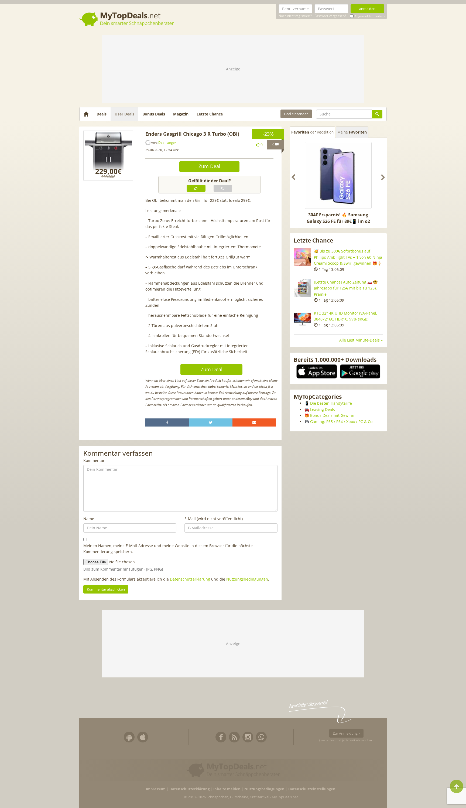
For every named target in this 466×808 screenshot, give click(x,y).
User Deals (124, 114)
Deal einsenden (296, 113)
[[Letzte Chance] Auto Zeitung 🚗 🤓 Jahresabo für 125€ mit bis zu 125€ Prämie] (302, 288)
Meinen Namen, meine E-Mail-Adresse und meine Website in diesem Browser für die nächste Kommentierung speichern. (168, 548)
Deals (102, 114)
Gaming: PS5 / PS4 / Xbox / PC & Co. (342, 421)
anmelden (367, 8)
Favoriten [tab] (312, 132)
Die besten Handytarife (331, 403)
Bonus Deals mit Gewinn (332, 415)
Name (88, 518)
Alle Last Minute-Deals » (361, 340)
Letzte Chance (210, 114)
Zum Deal (209, 166)
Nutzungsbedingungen (247, 579)
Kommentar (94, 460)
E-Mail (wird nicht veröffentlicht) (213, 518)
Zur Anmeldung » (346, 733)
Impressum (156, 789)
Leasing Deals (322, 409)
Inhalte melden (227, 789)
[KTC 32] (302, 319)
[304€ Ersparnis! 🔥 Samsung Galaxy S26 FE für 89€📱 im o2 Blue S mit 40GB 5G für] (338, 175)
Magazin (181, 114)
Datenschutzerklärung (190, 579)
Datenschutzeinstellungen (311, 789)
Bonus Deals (153, 114)
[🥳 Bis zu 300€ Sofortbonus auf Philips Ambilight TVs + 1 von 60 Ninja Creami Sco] (302, 257)
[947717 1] (108, 155)
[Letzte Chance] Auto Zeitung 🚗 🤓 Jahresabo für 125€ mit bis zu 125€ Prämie (346, 288)
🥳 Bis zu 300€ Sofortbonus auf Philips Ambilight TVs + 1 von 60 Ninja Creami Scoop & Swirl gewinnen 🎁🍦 (348, 257)
